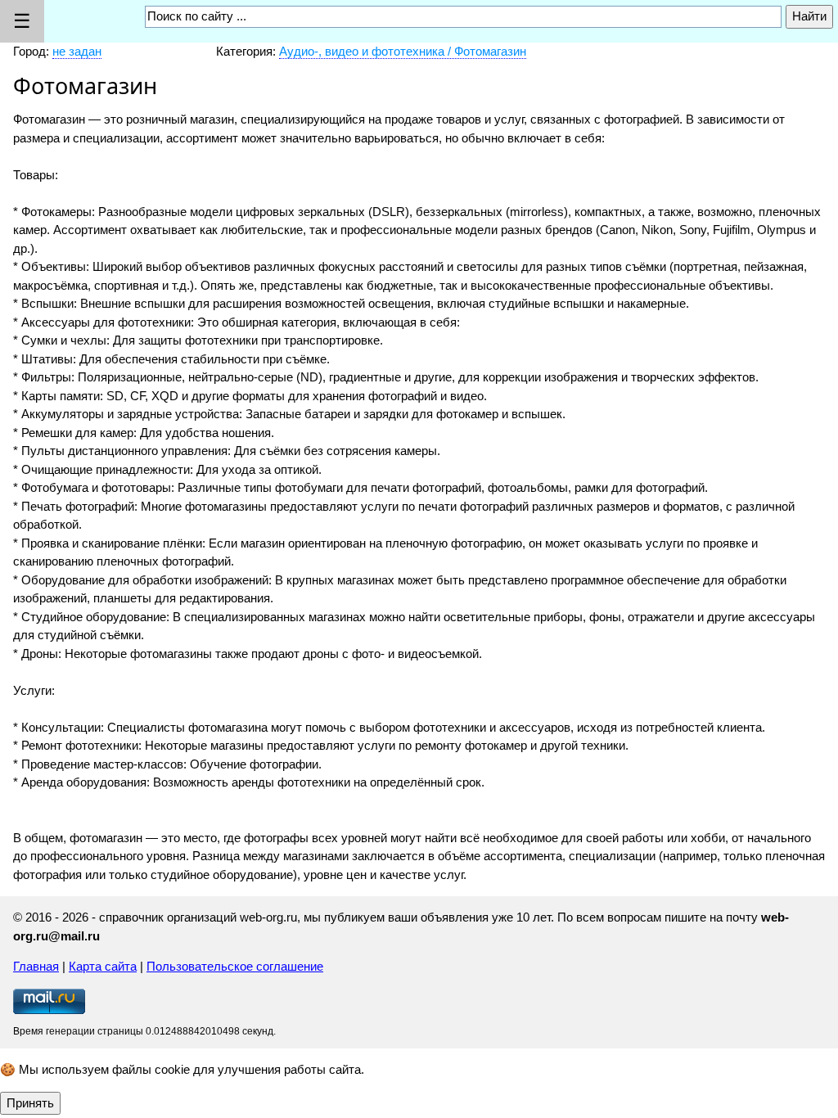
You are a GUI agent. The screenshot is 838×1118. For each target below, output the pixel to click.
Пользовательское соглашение (234, 966)
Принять (30, 1103)
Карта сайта (103, 966)
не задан (76, 51)
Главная (36, 966)
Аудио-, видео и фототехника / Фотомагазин (402, 51)
